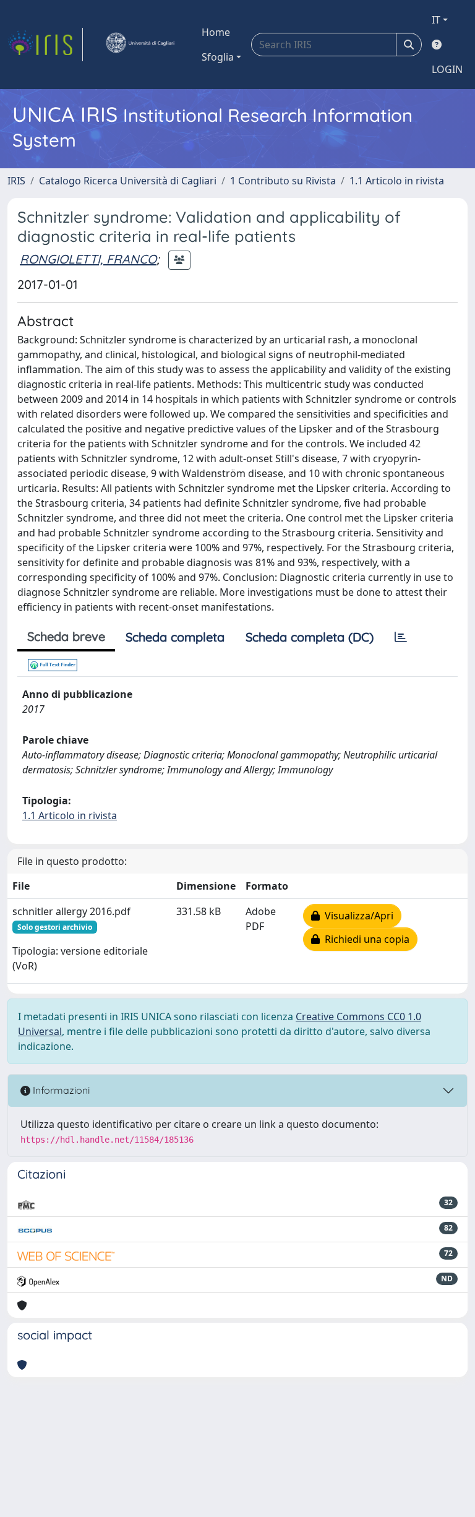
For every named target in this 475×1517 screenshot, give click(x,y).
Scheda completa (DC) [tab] (310, 637)
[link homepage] (45, 44)
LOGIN (447, 69)
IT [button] (436, 20)
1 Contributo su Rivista (283, 180)
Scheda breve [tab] (66, 636)
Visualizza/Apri (356, 915)
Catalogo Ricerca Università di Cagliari (127, 180)
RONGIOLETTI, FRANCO (88, 259)
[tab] (400, 637)
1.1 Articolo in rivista (396, 180)
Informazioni (60, 1090)
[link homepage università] (140, 44)
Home (216, 32)
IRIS (16, 180)
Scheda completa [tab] (175, 637)
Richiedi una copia (364, 939)
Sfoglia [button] (218, 57)
